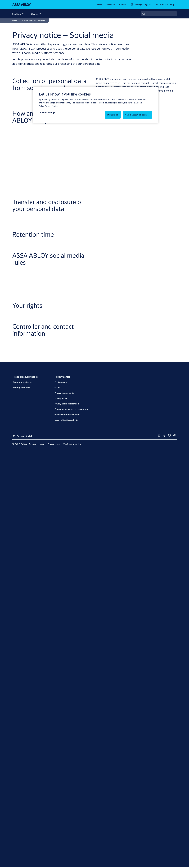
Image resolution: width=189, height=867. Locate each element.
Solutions (16, 13)
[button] (23, 14)
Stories (34, 13)
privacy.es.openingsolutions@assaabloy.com (120, 365)
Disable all (112, 114)
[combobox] (159, 13)
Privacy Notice (51, 106)
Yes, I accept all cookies (137, 114)
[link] (99, 4)
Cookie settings (47, 112)
